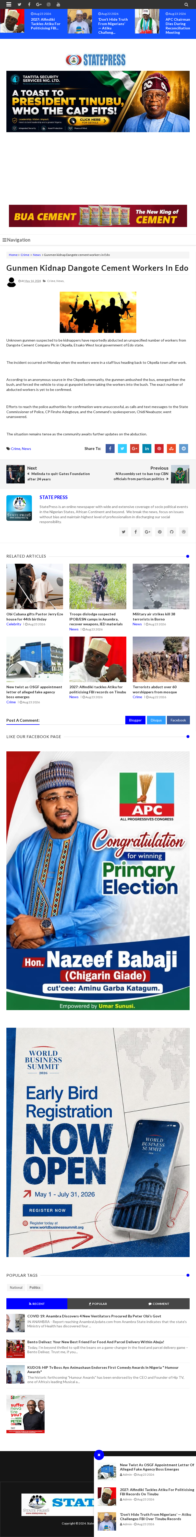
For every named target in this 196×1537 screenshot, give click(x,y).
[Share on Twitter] (122, 448)
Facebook (178, 720)
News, (60, 280)
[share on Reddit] (183, 448)
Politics (35, 1287)
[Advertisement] (98, 169)
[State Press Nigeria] (98, 56)
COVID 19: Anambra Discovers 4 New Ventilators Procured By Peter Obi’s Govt (94, 1316)
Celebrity (13, 624)
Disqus (156, 720)
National (16, 1287)
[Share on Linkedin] (146, 448)
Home (13, 255)
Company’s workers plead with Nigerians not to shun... (178, 26)
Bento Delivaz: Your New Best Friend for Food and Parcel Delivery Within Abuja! (95, 1342)
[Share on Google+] (134, 448)
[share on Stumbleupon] (171, 448)
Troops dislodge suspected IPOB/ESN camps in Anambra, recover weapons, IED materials (96, 619)
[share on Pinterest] (159, 448)
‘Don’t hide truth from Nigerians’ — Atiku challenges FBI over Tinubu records (155, 1516)
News (37, 255)
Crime (25, 255)
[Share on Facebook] (110, 448)
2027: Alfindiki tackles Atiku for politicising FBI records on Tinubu (157, 1491)
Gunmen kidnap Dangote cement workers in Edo (97, 267)
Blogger (135, 720)
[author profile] (11, 286)
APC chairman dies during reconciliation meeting (110, 26)
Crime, (51, 280)
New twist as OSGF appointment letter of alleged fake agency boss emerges (157, 1467)
